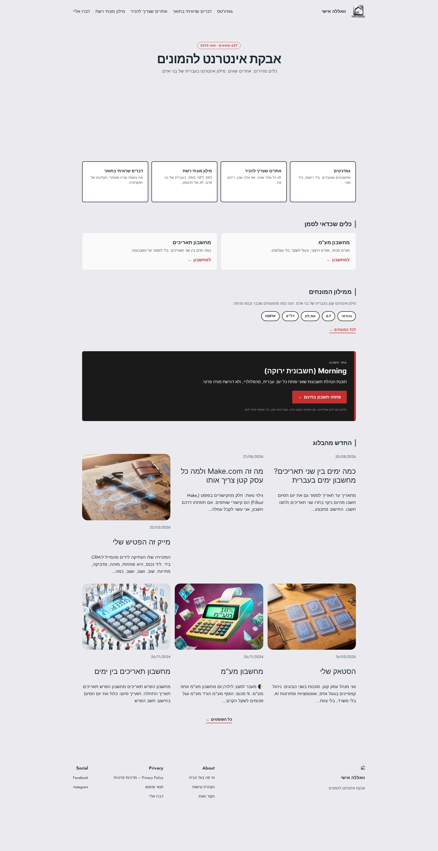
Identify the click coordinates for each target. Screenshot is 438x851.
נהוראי (347, 316)
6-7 (328, 316)
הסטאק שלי (338, 671)
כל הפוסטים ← (219, 719)
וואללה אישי (334, 11)
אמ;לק (310, 316)
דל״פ (290, 316)
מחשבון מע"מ (242, 671)
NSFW (270, 316)
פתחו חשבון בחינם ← (319, 397)
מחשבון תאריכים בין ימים (132, 671)
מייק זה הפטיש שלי (141, 542)
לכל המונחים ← (342, 329)
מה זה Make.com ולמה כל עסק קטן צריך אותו (222, 475)
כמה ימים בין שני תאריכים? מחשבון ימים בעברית (315, 475)
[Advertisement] (219, 127)
